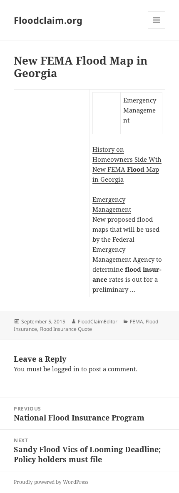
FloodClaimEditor (97, 321)
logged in (66, 369)
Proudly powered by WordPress (51, 481)
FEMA (136, 321)
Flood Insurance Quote (66, 329)
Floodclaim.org (48, 20)
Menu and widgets (156, 28)
